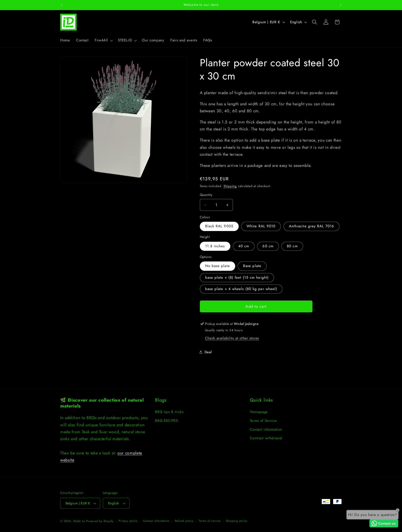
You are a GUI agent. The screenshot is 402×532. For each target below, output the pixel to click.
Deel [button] (208, 352)
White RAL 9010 (261, 226)
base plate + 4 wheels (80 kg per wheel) (241, 288)
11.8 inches (215, 246)
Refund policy (184, 521)
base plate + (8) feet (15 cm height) (237, 277)
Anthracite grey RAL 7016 (311, 226)
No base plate (217, 265)
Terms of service (210, 521)
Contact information (266, 429)
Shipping (230, 186)
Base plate (252, 265)
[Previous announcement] (62, 5)
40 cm (243, 246)
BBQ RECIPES (166, 420)
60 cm (268, 246)
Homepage (259, 412)
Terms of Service (263, 420)
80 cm (292, 246)
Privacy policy (128, 521)
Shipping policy (237, 521)
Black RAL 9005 (219, 226)
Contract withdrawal (266, 438)
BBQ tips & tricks (169, 412)
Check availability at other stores (232, 338)
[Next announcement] (340, 5)
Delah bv (79, 521)
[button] (103, 40)
